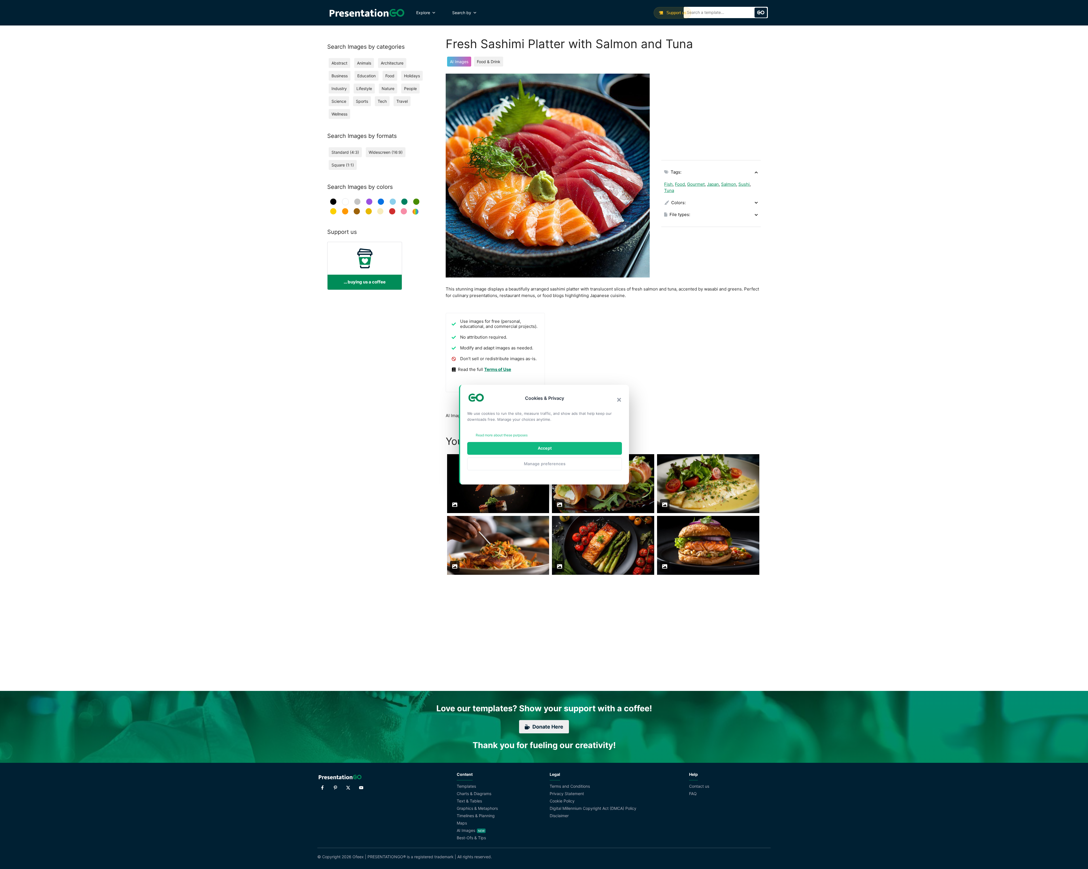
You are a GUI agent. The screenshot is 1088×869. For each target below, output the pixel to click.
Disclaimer (559, 815)
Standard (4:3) (345, 152)
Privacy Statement (567, 793)
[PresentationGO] (366, 12)
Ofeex (358, 856)
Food (680, 184)
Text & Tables (469, 800)
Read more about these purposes (502, 435)
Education (366, 75)
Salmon (728, 184)
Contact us (699, 786)
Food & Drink (488, 61)
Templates (466, 786)
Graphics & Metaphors (477, 808)
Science (339, 101)
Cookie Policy (562, 800)
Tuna (669, 190)
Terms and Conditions (570, 786)
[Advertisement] (711, 113)
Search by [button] (461, 12)
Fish (668, 184)
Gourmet (696, 184)
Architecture (392, 63)
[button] (619, 400)
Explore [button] (423, 12)
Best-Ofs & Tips (471, 837)
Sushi (744, 184)
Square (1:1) (343, 165)
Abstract (339, 63)
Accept (545, 448)
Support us (676, 12)
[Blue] (381, 201)
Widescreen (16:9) (386, 152)
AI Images (459, 61)
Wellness (339, 114)
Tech (382, 101)
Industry (339, 88)
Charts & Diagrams (474, 793)
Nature (388, 88)
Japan (713, 184)
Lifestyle (364, 88)
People (410, 88)
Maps (462, 823)
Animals (364, 63)
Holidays (412, 75)
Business (340, 75)
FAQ (693, 793)
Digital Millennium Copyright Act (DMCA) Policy (593, 808)
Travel (402, 101)
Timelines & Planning (476, 815)
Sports (362, 101)
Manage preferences (545, 463)
